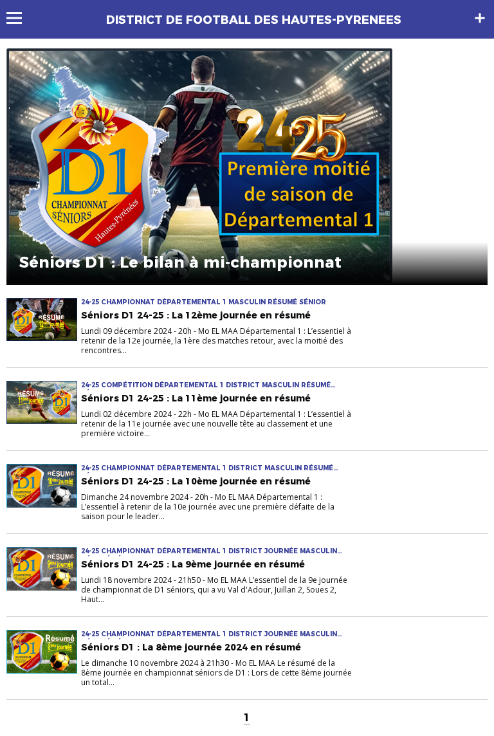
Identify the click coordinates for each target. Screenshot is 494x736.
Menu (20, 18)
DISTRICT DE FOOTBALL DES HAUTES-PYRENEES (253, 20)
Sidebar (480, 18)
